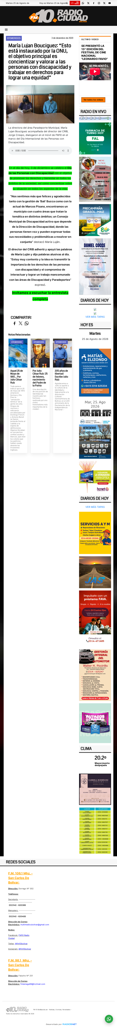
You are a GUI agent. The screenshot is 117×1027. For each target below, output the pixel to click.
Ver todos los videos (93, 100)
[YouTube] (109, 3)
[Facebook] (93, 3)
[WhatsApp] (82, 3)
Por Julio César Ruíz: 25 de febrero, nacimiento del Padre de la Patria (40, 378)
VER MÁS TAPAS (95, 316)
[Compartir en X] (20, 323)
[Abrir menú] (6, 29)
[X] (88, 3)
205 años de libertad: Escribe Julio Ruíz (61, 375)
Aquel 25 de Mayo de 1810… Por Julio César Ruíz (16, 376)
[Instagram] (98, 3)
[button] (66, 3)
